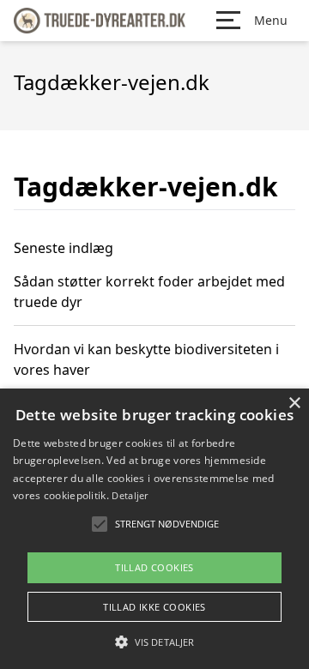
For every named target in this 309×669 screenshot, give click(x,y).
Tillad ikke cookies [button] (154, 606)
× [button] (294, 403)
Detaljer (130, 495)
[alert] (154, 529)
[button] (154, 641)
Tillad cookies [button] (154, 567)
